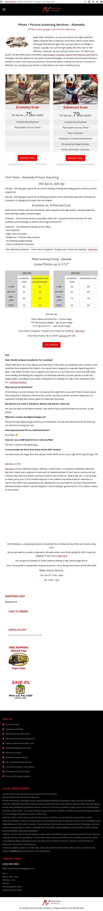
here (35, 444)
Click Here (92, 249)
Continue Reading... (18, 382)
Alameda (9, 468)
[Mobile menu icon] (4, 9)
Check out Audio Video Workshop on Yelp (25, 635)
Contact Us (14, 851)
